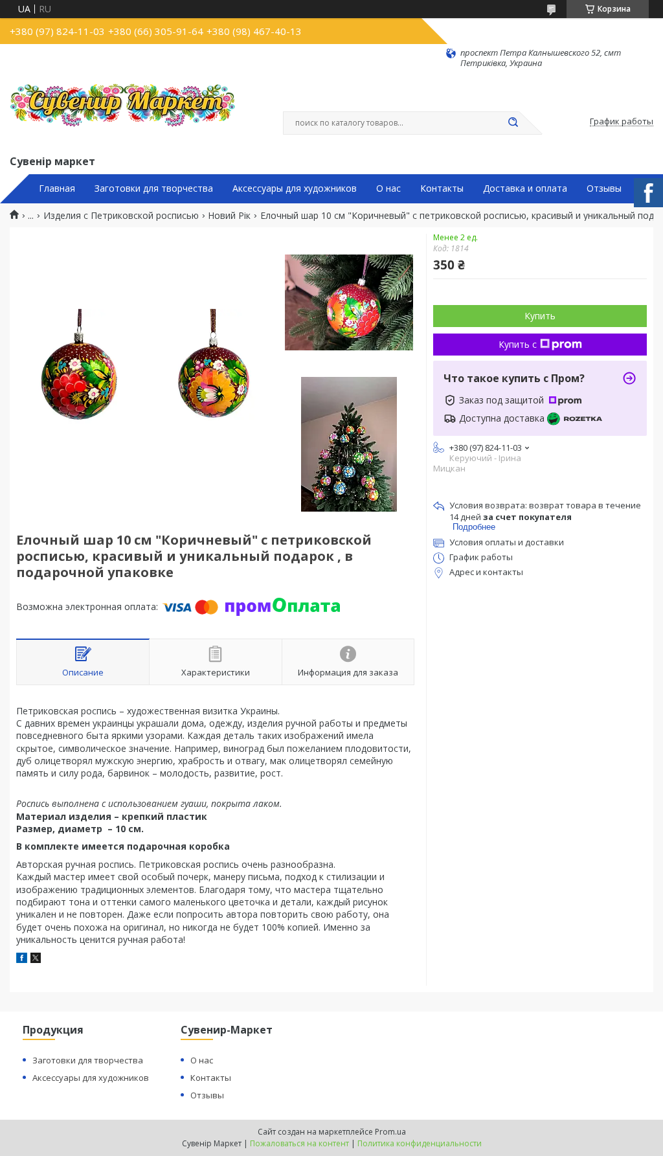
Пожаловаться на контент (299, 1143)
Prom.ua (390, 1131)
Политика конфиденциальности (419, 1143)
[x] (35, 959)
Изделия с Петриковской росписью (121, 215)
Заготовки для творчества (154, 188)
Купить (540, 316)
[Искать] (513, 123)
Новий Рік (229, 215)
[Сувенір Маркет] (123, 110)
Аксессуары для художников (294, 188)
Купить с (518, 344)
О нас (388, 188)
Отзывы (604, 188)
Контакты (442, 188)
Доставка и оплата (525, 188)
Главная (57, 188)
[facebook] (21, 959)
